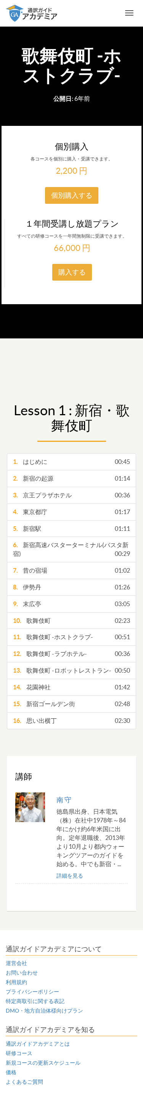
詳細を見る (69, 876)
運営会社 (16, 963)
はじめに (71, 461)
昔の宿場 (71, 570)
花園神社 (71, 687)
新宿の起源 (71, 478)
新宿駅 (71, 528)
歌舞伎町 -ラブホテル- (71, 653)
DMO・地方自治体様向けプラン (44, 1011)
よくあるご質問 (24, 1082)
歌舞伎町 (71, 620)
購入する (72, 272)
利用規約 (16, 982)
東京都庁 (71, 511)
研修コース (19, 1053)
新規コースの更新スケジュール (43, 1063)
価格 (11, 1072)
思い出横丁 (71, 720)
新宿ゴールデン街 (71, 703)
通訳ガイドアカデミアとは (38, 1044)
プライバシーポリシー (32, 992)
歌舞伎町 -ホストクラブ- (71, 636)
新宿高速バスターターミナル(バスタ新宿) (71, 549)
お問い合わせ (22, 973)
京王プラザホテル (71, 495)
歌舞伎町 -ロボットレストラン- (71, 670)
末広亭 (71, 603)
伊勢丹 (71, 587)
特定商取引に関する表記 (35, 1001)
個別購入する (71, 195)
